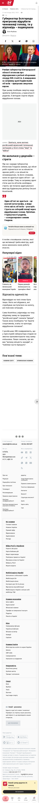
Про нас (5, 475)
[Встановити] (19, 787)
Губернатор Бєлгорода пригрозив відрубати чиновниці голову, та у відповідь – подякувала (28, 9)
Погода (8, 539)
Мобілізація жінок (12, 581)
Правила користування (10, 496)
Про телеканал (7, 485)
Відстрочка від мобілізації (15, 587)
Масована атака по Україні (15, 560)
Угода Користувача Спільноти (27, 479)
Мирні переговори (12, 554)
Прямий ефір (10, 530)
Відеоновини (10, 533)
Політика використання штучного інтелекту (10, 505)
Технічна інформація (27, 487)
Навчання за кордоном (14, 659)
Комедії (8, 635)
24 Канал (5, 9)
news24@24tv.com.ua (10, 444)
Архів (22, 501)
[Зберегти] (34, 41)
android (9, 737)
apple (23, 737)
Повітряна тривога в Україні (15, 557)
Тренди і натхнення (12, 674)
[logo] (9, 3)
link (22, 452)
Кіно (8, 623)
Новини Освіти (12, 645)
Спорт (8, 681)
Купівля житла (11, 671)
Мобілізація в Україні (14, 573)
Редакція (5, 479)
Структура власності (27, 497)
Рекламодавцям (8, 492)
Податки (9, 613)
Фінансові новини (12, 608)
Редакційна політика (9, 482)
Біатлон (8, 692)
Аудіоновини (10, 536)
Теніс (7, 690)
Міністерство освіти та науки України (18, 647)
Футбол (8, 687)
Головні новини (11, 524)
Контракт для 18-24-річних (15, 584)
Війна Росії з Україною (15, 546)
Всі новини (10, 522)
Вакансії (23, 494)
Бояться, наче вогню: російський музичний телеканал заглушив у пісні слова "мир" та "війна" (17, 146)
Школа (8, 650)
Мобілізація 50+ (11, 578)
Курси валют (10, 605)
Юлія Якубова (12, 31)
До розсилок (13, 723)
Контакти (24, 490)
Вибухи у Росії (10, 563)
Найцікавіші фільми (13, 626)
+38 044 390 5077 (26, 444)
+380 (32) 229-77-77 (15, 772)
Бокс (7, 684)
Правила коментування (28, 483)
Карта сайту (25, 504)
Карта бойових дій (12, 551)
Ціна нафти (10, 602)
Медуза (13, 36)
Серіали (8, 637)
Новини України (11, 527)
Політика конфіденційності (8, 500)
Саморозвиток (11, 656)
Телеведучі (6, 489)
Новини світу (14, 9)
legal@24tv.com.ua (27, 774)
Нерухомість (11, 666)
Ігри (22, 508)
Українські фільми (12, 629)
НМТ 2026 (9, 653)
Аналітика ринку (11, 668)
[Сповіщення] (36, 3)
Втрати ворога (11, 566)
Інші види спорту (12, 695)
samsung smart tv (23, 742)
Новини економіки (13, 599)
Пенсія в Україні (11, 616)
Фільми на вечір (11, 632)
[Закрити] (34, 783)
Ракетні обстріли (11, 548)
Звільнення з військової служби (17, 575)
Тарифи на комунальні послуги (16, 610)
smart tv (9, 742)
